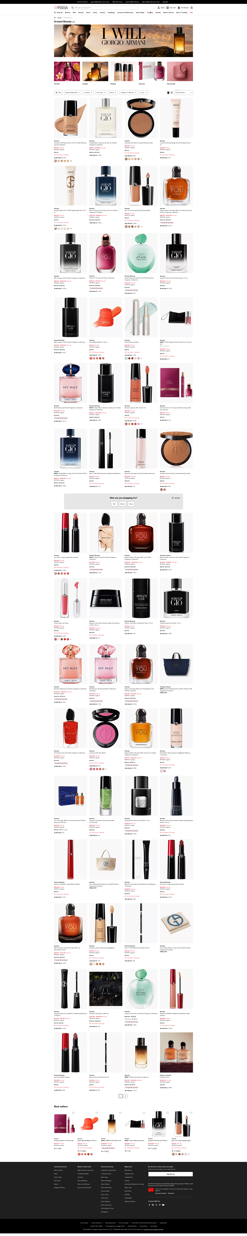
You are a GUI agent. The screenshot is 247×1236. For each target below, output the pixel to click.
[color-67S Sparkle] (138, 226)
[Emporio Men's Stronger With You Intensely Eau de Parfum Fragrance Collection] (176, 186)
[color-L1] (68, 228)
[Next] (84, 118)
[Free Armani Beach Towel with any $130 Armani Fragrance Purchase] (176, 923)
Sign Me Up (171, 1174)
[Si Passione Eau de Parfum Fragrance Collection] (70, 728)
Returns (56, 1184)
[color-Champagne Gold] (91, 964)
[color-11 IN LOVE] (94, 769)
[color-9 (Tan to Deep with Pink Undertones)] (126, 159)
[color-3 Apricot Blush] (91, 358)
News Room (128, 1191)
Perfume (57, 83)
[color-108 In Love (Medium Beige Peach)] (62, 573)
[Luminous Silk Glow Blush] (105, 728)
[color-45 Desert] (135, 226)
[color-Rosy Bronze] (103, 964)
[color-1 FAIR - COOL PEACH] (59, 161)
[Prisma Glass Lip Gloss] (70, 598)
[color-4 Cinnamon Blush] (100, 358)
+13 (141, 226)
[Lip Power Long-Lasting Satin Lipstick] (70, 533)
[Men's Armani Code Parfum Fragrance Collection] (70, 317)
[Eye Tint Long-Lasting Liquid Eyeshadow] (141, 186)
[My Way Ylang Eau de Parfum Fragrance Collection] (70, 664)
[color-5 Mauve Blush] (103, 358)
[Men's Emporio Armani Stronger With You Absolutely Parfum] (70, 923)
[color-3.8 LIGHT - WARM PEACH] (65, 161)
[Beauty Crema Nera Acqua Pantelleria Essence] (141, 449)
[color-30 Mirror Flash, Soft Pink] (135, 358)
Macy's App (104, 1177)
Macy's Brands (105, 1184)
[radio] (55, 160)
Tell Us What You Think (107, 1208)
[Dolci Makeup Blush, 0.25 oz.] (105, 317)
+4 (70, 639)
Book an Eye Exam (106, 1205)
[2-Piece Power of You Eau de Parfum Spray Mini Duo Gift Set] (176, 383)
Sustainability (128, 1198)
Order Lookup (58, 1177)
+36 (71, 161)
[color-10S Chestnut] (179, 1154)
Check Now (171, 1193)
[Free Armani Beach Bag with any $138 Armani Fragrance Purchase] (105, 859)
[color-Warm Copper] (97, 964)
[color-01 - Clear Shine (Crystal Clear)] (59, 639)
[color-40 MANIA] (100, 769)
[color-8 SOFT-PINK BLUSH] (164, 771)
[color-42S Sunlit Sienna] (126, 424)
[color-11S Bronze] (182, 1154)
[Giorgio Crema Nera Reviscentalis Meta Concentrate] (105, 796)
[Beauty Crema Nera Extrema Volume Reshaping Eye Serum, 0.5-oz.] (176, 796)
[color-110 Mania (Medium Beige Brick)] (68, 573)
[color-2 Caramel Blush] (97, 358)
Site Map (127, 1194)
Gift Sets (142, 83)
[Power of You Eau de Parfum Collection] (105, 253)
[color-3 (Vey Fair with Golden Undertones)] (132, 159)
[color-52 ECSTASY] (91, 769)
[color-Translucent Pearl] (94, 964)
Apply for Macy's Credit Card (85, 1170)
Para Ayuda (57, 1180)
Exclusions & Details (160, 1193)
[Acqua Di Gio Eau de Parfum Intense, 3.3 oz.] (176, 253)
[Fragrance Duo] (176, 1052)
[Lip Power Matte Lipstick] (70, 1052)
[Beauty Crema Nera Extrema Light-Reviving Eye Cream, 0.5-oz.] (105, 598)
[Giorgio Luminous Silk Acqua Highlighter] (105, 923)
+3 (141, 358)
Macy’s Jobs (128, 1187)
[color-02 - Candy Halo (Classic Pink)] (55, 639)
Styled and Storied (130, 1201)
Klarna (56, 1173)
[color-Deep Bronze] (100, 964)
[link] (70, 151)
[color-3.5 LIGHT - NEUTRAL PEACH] (62, 161)
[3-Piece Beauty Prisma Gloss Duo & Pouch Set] (176, 317)
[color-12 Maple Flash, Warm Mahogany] (132, 358)
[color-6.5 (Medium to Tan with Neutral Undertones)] (138, 159)
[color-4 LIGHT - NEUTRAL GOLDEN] (68, 161)
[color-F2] (62, 228)
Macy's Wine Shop (106, 1187)
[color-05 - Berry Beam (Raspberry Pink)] (68, 639)
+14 (71, 228)
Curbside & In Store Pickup (108, 1170)
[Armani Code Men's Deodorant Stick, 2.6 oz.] (141, 598)
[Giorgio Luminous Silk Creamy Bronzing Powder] (176, 449)
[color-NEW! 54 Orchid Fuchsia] (138, 424)
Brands (60, 17)
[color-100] (161, 489)
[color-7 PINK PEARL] (161, 771)
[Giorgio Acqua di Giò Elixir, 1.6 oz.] (176, 598)
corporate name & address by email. (154, 1229)
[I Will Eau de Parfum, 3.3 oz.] (111, 1124)
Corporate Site (128, 1177)
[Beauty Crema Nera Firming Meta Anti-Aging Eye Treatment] (141, 859)
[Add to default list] (73, 1113)
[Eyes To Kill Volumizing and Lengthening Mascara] (105, 449)
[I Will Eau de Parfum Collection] (141, 1052)
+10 (141, 424)
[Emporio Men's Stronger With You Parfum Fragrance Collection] (141, 533)
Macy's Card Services (84, 1184)
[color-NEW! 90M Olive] (132, 226)
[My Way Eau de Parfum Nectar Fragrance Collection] (105, 664)
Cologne (85, 83)
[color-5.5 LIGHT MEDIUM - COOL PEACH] (55, 161)
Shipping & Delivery (59, 1187)
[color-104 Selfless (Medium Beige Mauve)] (55, 573)
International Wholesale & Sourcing (134, 1184)
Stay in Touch (105, 1194)
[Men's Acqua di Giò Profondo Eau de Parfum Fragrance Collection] (105, 186)
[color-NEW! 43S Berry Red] (135, 424)
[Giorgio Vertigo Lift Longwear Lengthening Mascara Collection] (70, 989)
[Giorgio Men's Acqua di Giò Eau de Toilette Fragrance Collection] (105, 118)
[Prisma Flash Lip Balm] (141, 317)
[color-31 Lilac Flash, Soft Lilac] (138, 358)
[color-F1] (59, 228)
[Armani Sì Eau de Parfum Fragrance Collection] (105, 533)
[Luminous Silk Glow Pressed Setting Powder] (141, 118)
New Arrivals (171, 83)
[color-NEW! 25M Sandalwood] (126, 226)
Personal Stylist (105, 1191)
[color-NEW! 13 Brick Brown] (132, 424)
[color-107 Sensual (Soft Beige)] (59, 573)
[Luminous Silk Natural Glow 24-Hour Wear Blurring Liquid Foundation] (70, 118)
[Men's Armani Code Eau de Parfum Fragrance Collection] (176, 533)
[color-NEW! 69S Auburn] (129, 226)
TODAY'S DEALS (82, 2)
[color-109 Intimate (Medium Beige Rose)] (65, 573)
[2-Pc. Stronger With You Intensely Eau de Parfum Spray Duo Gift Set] (70, 796)
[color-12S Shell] (185, 1154)
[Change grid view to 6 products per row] (172, 93)
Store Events (104, 1198)
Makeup (113, 83)
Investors (127, 1180)
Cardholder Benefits (83, 1173)
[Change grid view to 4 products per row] (168, 93)
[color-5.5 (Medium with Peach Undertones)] (135, 159)
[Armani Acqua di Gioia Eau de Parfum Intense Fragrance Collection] (141, 253)
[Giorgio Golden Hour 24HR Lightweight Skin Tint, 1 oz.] (70, 186)
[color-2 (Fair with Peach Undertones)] (129, 159)
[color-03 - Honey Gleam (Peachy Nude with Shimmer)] (62, 639)
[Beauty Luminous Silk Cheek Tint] (141, 383)
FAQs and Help (58, 1170)
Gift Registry (104, 1212)
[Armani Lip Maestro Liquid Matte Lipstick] (70, 859)
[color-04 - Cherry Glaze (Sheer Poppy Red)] (65, 639)
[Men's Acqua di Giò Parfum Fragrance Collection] (70, 253)
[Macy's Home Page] (61, 8)
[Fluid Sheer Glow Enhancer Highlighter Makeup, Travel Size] (176, 728)
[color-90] (164, 489)
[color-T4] (55, 228)
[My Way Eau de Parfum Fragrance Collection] (70, 383)
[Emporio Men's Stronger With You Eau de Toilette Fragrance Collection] (141, 728)
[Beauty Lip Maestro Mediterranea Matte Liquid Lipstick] (176, 989)
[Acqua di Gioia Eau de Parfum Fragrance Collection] (141, 989)
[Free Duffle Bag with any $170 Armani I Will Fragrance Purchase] (176, 664)
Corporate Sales (129, 1173)
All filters (177, 498)
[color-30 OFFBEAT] (97, 769)
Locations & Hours (106, 1173)
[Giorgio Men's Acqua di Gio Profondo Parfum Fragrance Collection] (70, 449)
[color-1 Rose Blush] (94, 358)
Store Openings (105, 1201)
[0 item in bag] (191, 8)
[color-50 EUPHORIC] (103, 769)
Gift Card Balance (82, 1180)
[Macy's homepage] (55, 18)
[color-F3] (65, 228)
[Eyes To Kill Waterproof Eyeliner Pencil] (141, 923)
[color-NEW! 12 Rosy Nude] (129, 424)
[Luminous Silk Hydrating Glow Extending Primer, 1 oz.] (176, 118)
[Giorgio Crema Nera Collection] (105, 989)
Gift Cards (80, 1177)
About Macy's (128, 1170)
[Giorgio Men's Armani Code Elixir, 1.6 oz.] (141, 796)
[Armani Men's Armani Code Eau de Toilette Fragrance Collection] (105, 383)
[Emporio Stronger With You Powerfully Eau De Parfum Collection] (141, 664)
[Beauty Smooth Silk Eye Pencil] (105, 1052)
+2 (141, 159)
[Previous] (56, 118)
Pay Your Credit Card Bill (84, 1187)
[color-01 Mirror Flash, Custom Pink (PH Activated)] (126, 358)
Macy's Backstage (106, 1180)
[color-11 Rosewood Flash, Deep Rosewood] (129, 358)
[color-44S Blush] (176, 1154)
